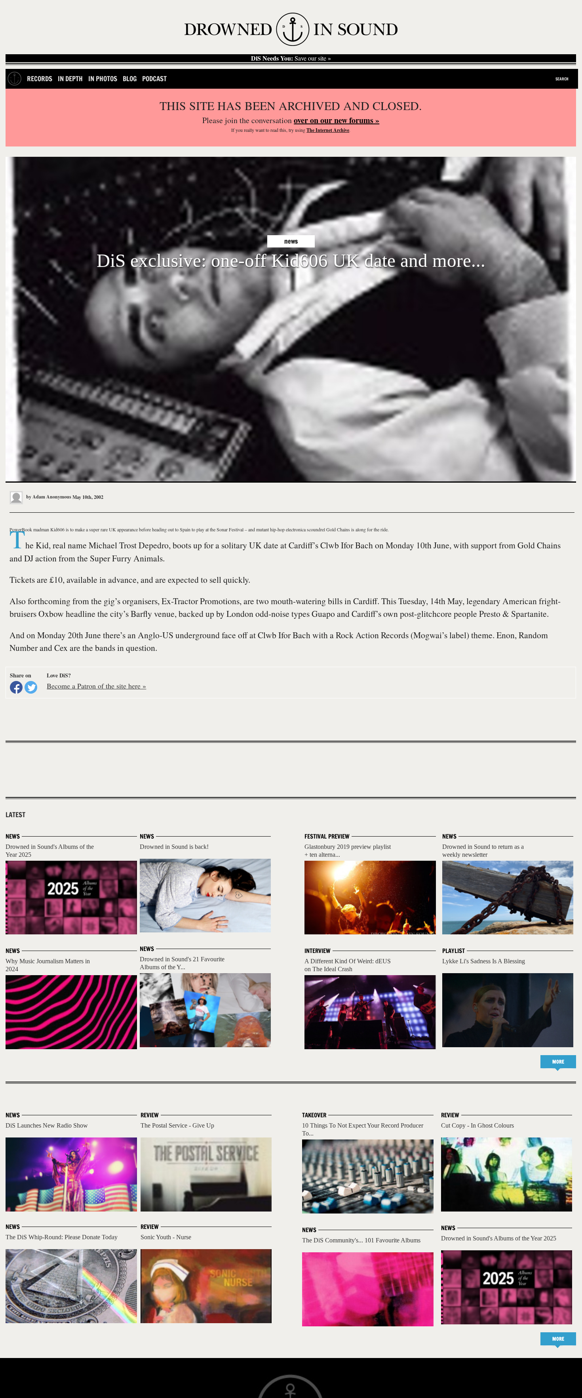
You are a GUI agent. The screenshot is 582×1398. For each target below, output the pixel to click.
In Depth (70, 79)
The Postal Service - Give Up (177, 1125)
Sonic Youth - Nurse (166, 1237)
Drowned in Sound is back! (174, 846)
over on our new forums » (336, 120)
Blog (130, 79)
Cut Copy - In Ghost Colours (477, 1125)
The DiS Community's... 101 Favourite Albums (361, 1240)
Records (39, 79)
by (48, 496)
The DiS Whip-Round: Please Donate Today (62, 1237)
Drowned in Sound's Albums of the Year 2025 (498, 1238)
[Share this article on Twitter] (31, 687)
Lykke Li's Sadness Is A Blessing (483, 961)
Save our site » (291, 58)
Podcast (154, 79)
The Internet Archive (327, 130)
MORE (558, 1061)
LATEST (15, 815)
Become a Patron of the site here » (96, 685)
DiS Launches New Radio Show (47, 1125)
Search (562, 79)
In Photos (102, 79)
